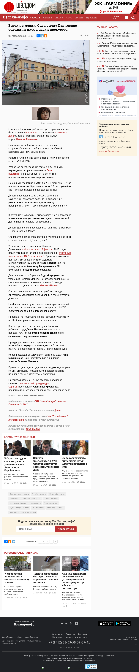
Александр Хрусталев (55, 508)
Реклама (82, 634)
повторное (31, 132)
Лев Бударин (14, 498)
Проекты (91, 17)
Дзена (57, 410)
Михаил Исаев (35, 503)
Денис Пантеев (38, 508)
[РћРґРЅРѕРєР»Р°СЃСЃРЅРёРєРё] (45, 35)
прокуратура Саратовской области (23, 512)
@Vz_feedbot (33, 428)
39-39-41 (126, 147)
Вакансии (70, 634)
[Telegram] (42, 35)
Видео (59, 17)
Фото (69, 17)
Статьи (47, 17)
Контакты (57, 637)
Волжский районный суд (19, 494)
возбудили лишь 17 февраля (37, 249)
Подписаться (66, 529)
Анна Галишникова (39, 494)
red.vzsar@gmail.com (109, 151)
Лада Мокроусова (50, 503)
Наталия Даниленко (57, 494)
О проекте (57, 634)
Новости (35, 17)
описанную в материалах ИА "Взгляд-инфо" (39, 254)
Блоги (79, 17)
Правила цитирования (76, 637)
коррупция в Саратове (18, 503)
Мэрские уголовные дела (19, 437)
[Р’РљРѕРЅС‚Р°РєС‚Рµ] (38, 35)
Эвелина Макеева (51, 498)
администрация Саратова (19, 508)
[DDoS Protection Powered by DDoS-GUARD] (91, 668)
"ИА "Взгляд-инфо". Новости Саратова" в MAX (37, 402)
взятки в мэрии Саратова (32, 498)
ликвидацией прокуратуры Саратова (28, 385)
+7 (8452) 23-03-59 (108, 147)
